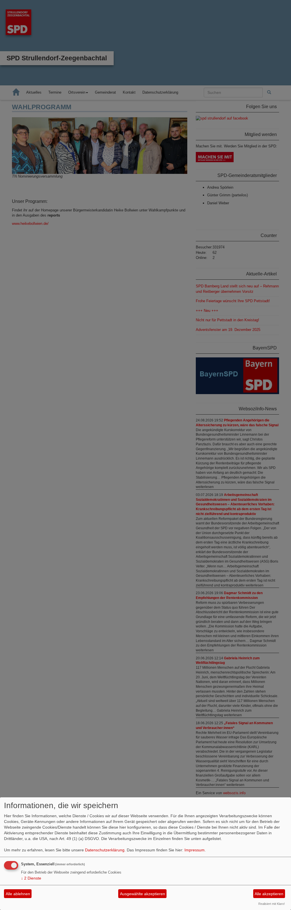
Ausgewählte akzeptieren (142, 894)
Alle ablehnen (18, 894)
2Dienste (31, 878)
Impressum (194, 850)
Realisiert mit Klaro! (271, 903)
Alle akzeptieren (269, 894)
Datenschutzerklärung (104, 850)
